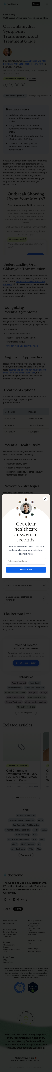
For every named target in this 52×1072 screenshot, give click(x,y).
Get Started (26, 569)
